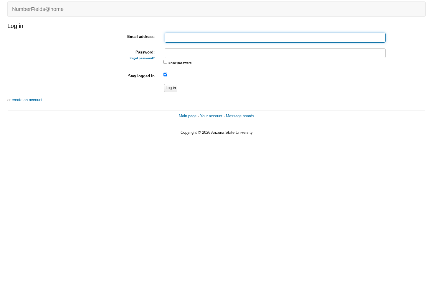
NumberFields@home (38, 9)
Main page (187, 116)
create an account (28, 100)
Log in (171, 88)
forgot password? (142, 58)
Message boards (240, 116)
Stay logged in (141, 76)
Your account (211, 116)
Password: (142, 55)
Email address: (141, 36)
